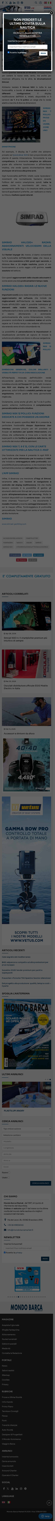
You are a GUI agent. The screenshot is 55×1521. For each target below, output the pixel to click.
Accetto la (17, 52)
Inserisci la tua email (17, 41)
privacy (22, 52)
